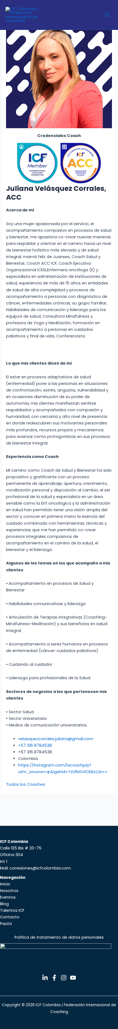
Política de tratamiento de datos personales (59, 937)
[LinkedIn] (45, 978)
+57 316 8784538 (35, 745)
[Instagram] (64, 978)
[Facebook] (54, 978)
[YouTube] (73, 978)
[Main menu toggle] (107, 14)
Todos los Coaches (25, 784)
